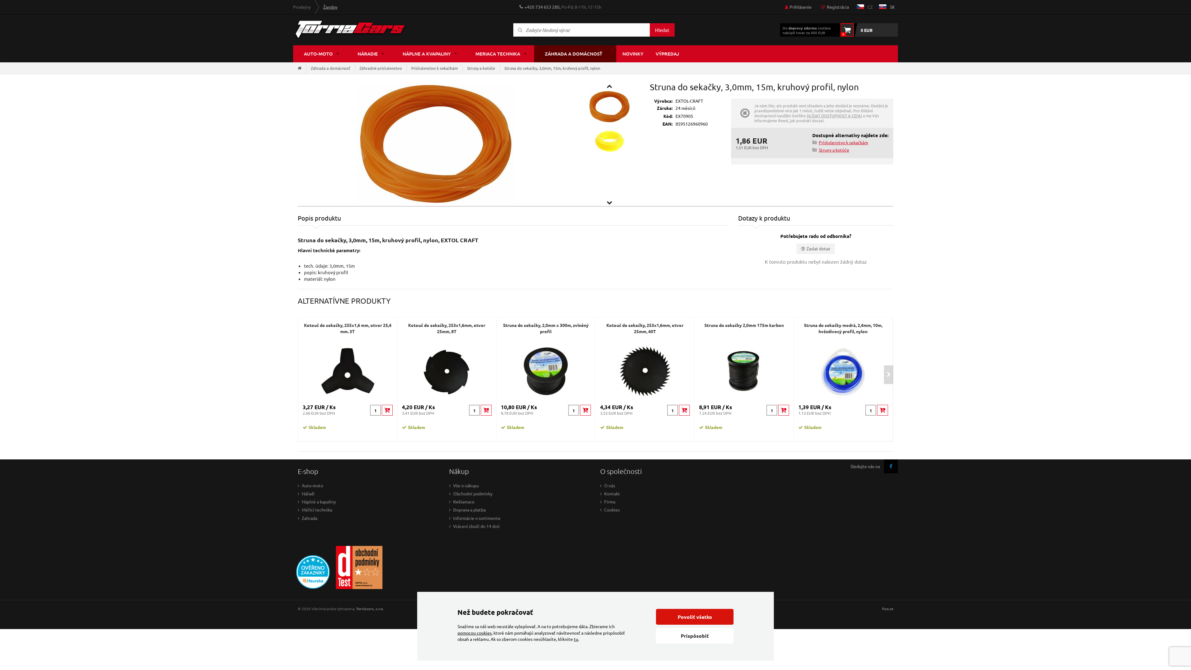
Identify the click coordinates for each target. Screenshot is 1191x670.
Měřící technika (317, 509)
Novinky (632, 54)
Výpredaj (667, 54)
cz (870, 7)
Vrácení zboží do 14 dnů (476, 526)
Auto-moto (318, 54)
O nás (609, 485)
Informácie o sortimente (477, 518)
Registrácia (838, 7)
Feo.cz (887, 608)
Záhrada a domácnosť (573, 54)
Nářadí (308, 493)
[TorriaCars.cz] (299, 68)
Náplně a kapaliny (319, 501)
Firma (609, 501)
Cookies (612, 509)
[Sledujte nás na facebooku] (891, 466)
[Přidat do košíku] (387, 410)
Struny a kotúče (481, 68)
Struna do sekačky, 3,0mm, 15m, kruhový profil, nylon (552, 68)
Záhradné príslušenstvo (380, 68)
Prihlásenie (801, 7)
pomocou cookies (474, 633)
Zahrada (309, 518)
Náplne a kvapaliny (427, 54)
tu (576, 639)
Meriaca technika (497, 54)
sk (892, 7)
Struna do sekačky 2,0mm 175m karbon (744, 325)
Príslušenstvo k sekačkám (434, 68)
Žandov (330, 7)
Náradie (368, 54)
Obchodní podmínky (473, 493)
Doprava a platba (469, 509)
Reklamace (464, 501)
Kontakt (612, 493)
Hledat (662, 30)
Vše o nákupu (466, 485)
